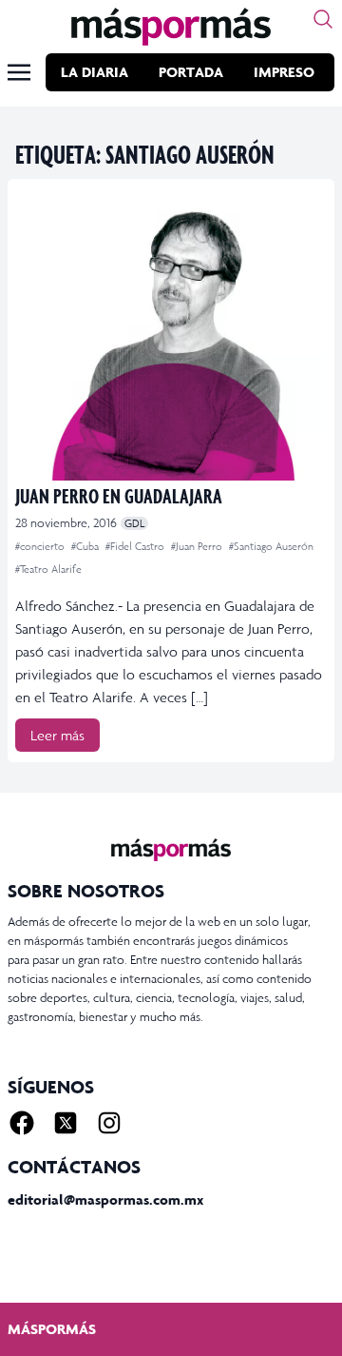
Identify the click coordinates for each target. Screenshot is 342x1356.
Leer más (57, 735)
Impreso (284, 72)
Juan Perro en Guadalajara (118, 495)
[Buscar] (323, 19)
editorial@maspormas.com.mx (105, 1199)
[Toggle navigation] (19, 72)
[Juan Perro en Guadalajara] (171, 334)
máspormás (52, 1329)
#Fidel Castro (136, 546)
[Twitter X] (65, 1123)
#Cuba (86, 546)
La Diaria (94, 72)
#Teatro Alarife (48, 569)
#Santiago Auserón (271, 546)
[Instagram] (109, 1123)
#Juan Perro (198, 546)
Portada (191, 72)
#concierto (41, 546)
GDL (134, 523)
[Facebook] (22, 1123)
